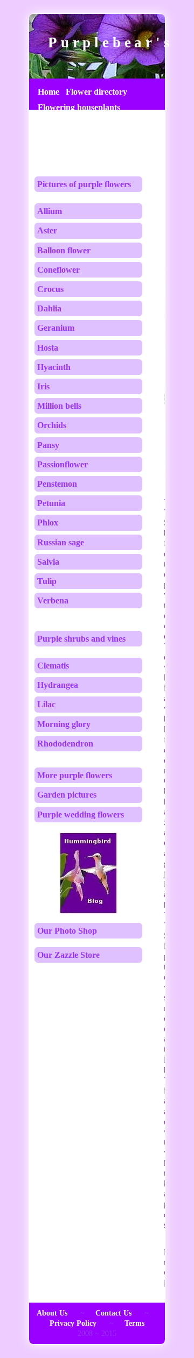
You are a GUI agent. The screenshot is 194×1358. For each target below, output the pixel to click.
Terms (134, 1323)
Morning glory (64, 724)
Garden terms (63, 122)
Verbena (52, 600)
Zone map (56, 154)
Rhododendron (65, 743)
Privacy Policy (73, 1323)
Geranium (55, 327)
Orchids (51, 425)
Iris (43, 386)
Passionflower (62, 464)
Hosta (47, 347)
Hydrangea (57, 684)
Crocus (50, 289)
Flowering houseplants (79, 107)
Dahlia (49, 308)
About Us (52, 1313)
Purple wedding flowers (80, 814)
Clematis (53, 665)
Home (48, 91)
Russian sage (60, 542)
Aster (47, 230)
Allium (49, 211)
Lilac (46, 704)
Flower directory (96, 91)
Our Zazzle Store (68, 954)
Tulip (47, 581)
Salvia (48, 561)
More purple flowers (74, 775)
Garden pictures (66, 794)
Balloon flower (64, 250)
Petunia (51, 503)
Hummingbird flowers (78, 139)
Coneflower (58, 269)
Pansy (48, 445)
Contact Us (113, 1313)
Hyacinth (54, 367)
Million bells (59, 405)
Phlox (47, 522)
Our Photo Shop (67, 930)
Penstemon (57, 483)
